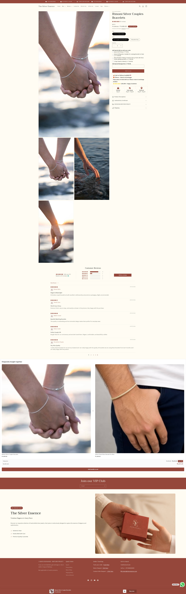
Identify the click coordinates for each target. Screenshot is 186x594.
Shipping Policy (69, 572)
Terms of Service (70, 575)
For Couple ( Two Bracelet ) (120, 39)
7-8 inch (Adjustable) (119, 34)
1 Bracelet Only (134, 39)
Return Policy (69, 570)
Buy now (131, 591)
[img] (54, 287)
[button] (63, 6)
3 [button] (93, 355)
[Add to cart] (124, 591)
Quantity (114, 42)
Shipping (123, 28)
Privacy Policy (69, 567)
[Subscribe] (104, 486)
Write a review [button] (123, 275)
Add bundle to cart (93, 469)
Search (67, 565)
